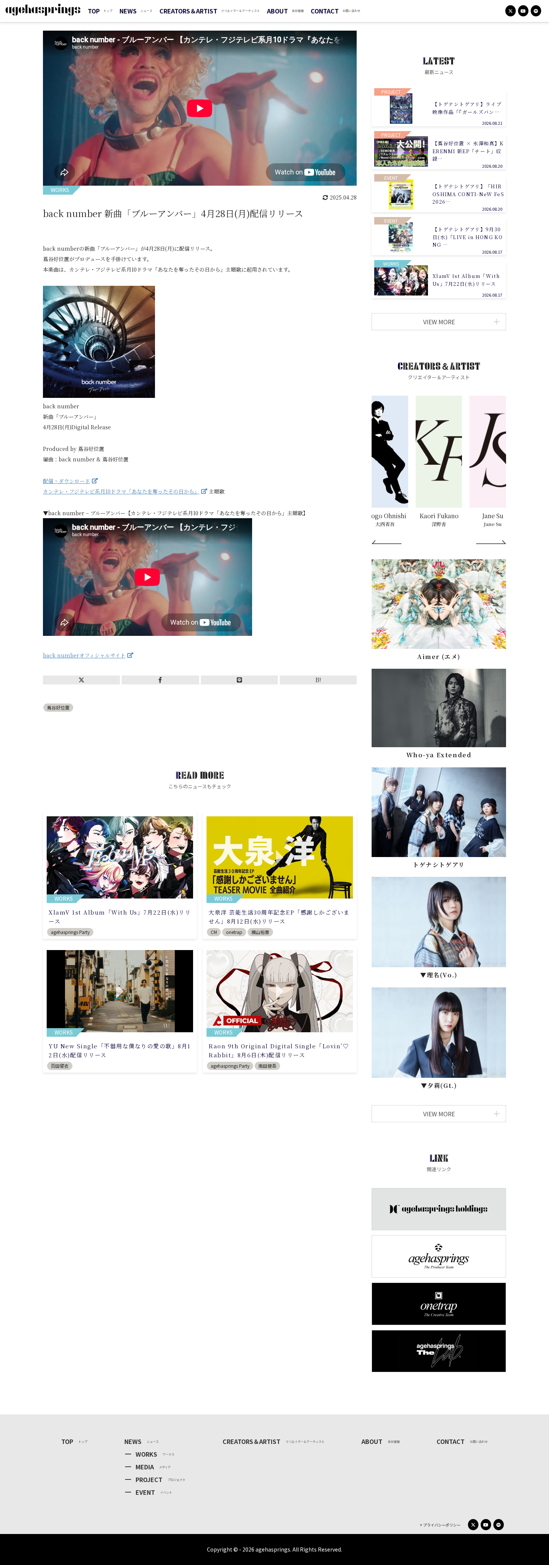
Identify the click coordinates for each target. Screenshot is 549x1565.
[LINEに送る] (239, 679)
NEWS (128, 10)
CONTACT (325, 10)
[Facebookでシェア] (160, 679)
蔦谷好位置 (58, 707)
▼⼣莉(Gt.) (439, 1085)
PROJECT (149, 1479)
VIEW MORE (439, 321)
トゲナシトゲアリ (439, 864)
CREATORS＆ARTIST (188, 10)
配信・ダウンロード (66, 481)
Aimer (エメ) (438, 656)
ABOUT (277, 10)
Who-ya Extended (439, 755)
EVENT (145, 1492)
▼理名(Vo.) (439, 975)
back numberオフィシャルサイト (84, 655)
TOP (94, 10)
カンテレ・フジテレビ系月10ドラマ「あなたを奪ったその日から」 (121, 491)
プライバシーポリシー (441, 1525)
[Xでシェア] (81, 679)
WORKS (146, 1454)
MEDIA (145, 1466)
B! (318, 679)
